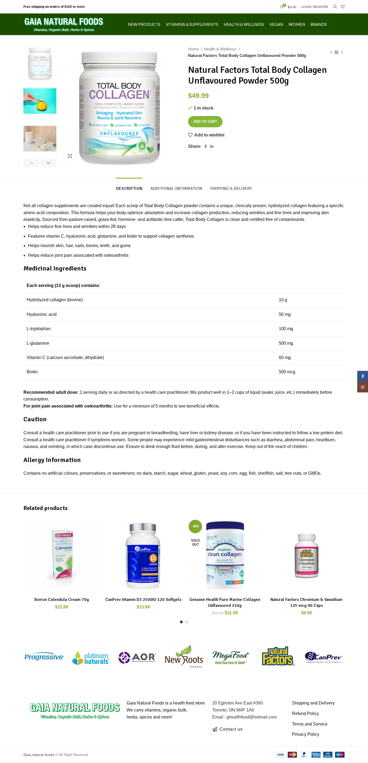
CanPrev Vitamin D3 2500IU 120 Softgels (143, 599)
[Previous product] (331, 52)
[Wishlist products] (342, 6)
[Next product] (342, 52)
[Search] (334, 6)
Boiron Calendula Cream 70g (61, 599)
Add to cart (205, 121)
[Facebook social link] (206, 146)
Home (194, 49)
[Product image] (143, 556)
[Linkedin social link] (212, 146)
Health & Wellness (220, 49)
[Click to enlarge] (70, 156)
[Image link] (75, 710)
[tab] (129, 186)
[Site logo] (64, 24)
